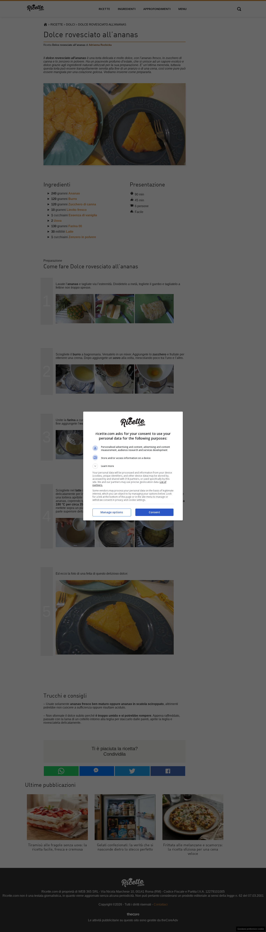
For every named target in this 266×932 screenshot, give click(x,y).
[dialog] (133, 466)
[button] (133, 466)
